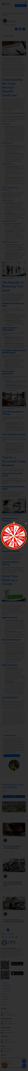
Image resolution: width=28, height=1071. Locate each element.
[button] (26, 523)
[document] (14, 535)
